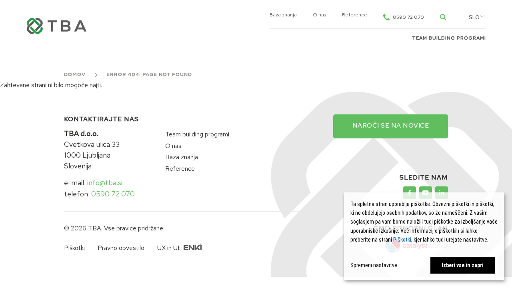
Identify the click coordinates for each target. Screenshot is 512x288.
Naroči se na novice (390, 125)
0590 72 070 (113, 193)
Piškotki (74, 248)
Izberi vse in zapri (463, 265)
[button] (474, 17)
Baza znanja (283, 15)
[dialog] (424, 236)
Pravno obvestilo (121, 248)
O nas (319, 15)
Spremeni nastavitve (373, 265)
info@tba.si (104, 182)
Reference (354, 15)
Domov (75, 74)
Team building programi (449, 38)
